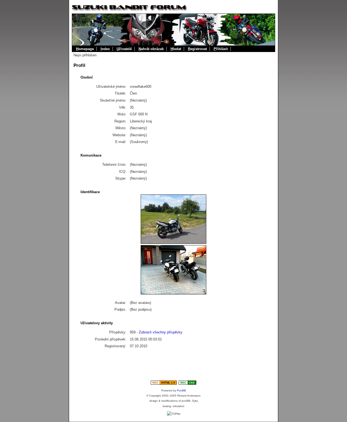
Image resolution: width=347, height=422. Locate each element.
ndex (105, 49)
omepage (85, 49)
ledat (176, 49)
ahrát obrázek (151, 49)
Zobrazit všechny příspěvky (160, 332)
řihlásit (221, 49)
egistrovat (197, 49)
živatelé (124, 49)
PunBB (181, 390)
